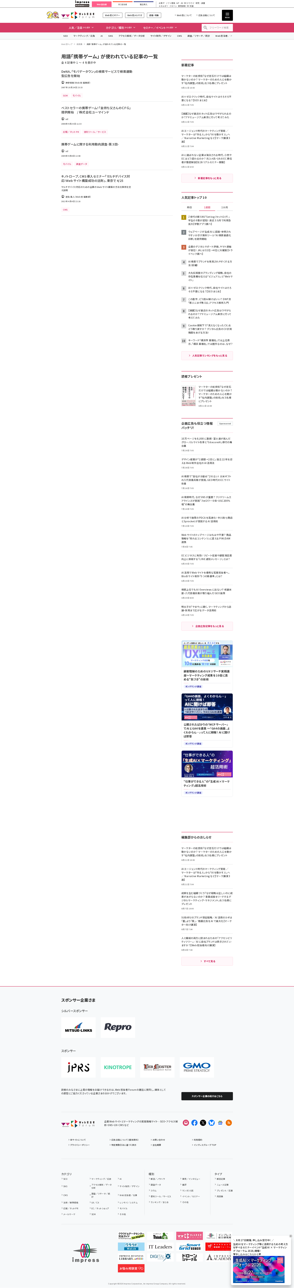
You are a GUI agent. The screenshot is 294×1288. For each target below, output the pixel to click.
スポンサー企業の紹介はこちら (207, 1096)
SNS (110, 35)
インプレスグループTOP (205, 1144)
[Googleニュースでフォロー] (220, 1123)
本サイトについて (78, 1139)
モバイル (124, 1208)
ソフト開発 (170, 3)
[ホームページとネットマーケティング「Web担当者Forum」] (189, 1237)
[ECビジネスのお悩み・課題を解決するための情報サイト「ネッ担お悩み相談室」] (131, 1270)
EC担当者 (122, 4)
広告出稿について (206, 15)
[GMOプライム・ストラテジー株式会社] (197, 1067)
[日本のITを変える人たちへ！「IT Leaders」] (160, 1248)
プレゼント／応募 (225, 1190)
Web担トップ (67, 44)
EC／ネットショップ (100, 1208)
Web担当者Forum (77, 15)
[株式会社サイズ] (157, 1067)
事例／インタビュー (191, 1178)
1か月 (224, 207)
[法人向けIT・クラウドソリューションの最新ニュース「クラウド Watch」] (131, 1248)
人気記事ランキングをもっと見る (209, 355)
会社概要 (157, 1144)
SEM (93, 1214)
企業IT (161, 3)
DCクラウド (189, 3)
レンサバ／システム (128, 1202)
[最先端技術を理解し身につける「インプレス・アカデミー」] (218, 1259)
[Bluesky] (212, 1123)
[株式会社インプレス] (85, 1253)
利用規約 (198, 1139)
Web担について (184, 15)
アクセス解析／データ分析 (131, 35)
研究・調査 (200, 3)
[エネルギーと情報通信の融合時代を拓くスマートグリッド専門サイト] (189, 1248)
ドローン (173, 6)
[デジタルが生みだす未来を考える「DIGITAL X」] (160, 1259)
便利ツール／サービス (161, 1196)
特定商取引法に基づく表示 (123, 1144)
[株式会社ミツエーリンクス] (78, 1027)
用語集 (79, 44)
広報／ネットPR (70, 1208)
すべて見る (209, 961)
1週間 (207, 207)
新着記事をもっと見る (209, 178)
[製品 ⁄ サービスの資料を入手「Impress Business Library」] (131, 1259)
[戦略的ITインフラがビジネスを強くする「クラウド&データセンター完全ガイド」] (131, 1237)
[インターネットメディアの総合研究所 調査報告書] (218, 1237)
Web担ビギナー (112, 15)
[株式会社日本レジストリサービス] (78, 1067)
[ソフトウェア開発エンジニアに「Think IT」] (160, 1237)
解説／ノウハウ (158, 1178)
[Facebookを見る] (194, 1123)
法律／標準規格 (70, 1202)
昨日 (189, 207)
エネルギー (163, 6)
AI (102, 35)
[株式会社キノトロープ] (118, 1067)
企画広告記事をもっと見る (209, 626)
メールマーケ (69, 1214)
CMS (179, 35)
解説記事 (221, 1178)
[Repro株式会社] (118, 1027)
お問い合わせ (159, 1139)
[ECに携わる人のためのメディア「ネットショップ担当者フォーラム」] (218, 1248)
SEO (65, 35)
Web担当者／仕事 (225, 35)
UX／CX (95, 1202)
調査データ (156, 1184)
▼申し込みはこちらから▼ (247, 1254)
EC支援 (190, 6)
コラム (153, 1190)
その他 (123, 1214)
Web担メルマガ (134, 15)
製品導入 (143, 4)
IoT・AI (179, 3)
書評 (184, 1184)
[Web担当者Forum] (77, 1125)
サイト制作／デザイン (161, 35)
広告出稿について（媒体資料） (125, 1139)
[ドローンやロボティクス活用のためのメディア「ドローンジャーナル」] (189, 1259)
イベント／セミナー (191, 1196)
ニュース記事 (223, 1184)
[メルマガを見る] (186, 1123)
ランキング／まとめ (160, 1202)
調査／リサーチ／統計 (198, 35)
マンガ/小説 (187, 1190)
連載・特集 (154, 15)
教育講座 (182, 6)
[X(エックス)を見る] (203, 1123)
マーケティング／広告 (84, 35)
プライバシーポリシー (80, 1144)
